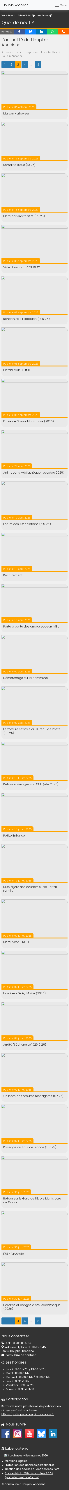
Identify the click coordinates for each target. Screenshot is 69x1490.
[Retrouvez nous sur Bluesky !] (41, 1433)
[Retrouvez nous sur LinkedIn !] (53, 1433)
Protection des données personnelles (29, 1465)
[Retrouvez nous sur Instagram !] (17, 1433)
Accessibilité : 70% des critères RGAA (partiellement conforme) (29, 1475)
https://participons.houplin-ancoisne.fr (27, 1414)
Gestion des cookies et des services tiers (32, 1469)
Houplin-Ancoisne (15, 5)
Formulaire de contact (21, 1355)
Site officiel (24, 15)
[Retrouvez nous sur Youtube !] (29, 1433)
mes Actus (42, 15)
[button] (19, 31)
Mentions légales (16, 1461)
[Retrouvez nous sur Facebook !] (5, 1433)
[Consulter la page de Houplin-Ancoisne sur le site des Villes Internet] (26, 1455)
